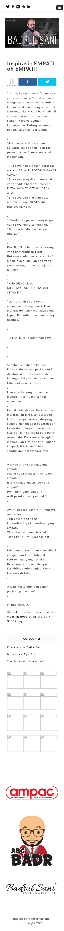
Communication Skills (20, 647)
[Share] (27, 82)
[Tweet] (47, 82)
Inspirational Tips (18, 654)
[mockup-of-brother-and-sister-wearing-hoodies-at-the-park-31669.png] (32, 621)
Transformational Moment (23, 662)
